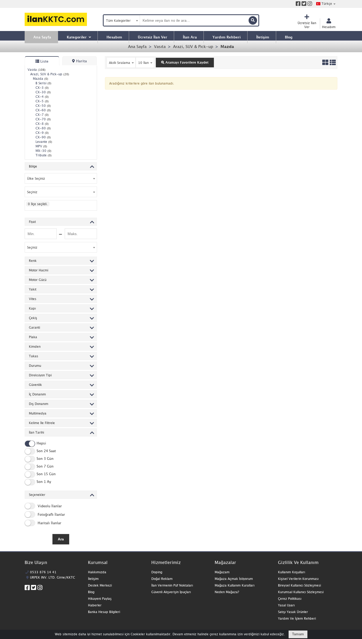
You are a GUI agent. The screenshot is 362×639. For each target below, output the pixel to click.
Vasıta (160, 46)
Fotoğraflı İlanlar (51, 514)
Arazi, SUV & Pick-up (193, 46)
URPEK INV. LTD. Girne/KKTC (52, 577)
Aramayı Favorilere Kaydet (186, 62)
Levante (44, 142)
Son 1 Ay (44, 482)
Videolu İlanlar (49, 506)
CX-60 (43, 110)
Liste (43, 61)
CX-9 (42, 133)
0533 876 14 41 (43, 572)
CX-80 (43, 128)
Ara (61, 539)
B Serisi (43, 83)
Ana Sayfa (137, 46)
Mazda (227, 46)
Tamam (298, 634)
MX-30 (43, 151)
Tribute (44, 155)
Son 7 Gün (45, 466)
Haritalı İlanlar (49, 523)
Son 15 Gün (46, 474)
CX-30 (43, 92)
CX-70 (43, 119)
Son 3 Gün (45, 459)
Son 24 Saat (46, 451)
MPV (41, 146)
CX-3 (42, 88)
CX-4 (42, 97)
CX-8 (42, 124)
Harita (81, 61)
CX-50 (43, 106)
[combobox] (325, 3)
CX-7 (42, 115)
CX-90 (43, 137)
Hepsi (41, 443)
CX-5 (42, 101)
